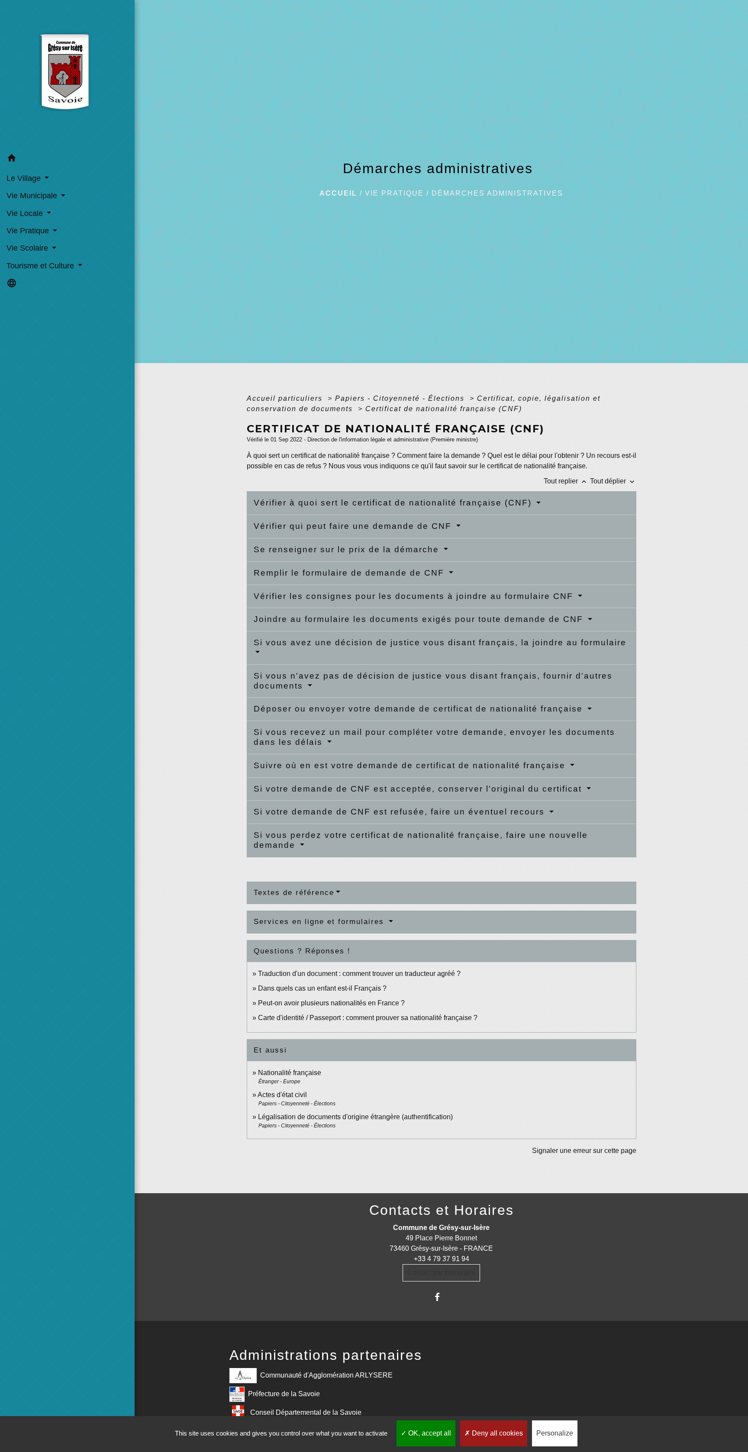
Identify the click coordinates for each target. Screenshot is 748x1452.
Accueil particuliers (286, 398)
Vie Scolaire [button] (28, 248)
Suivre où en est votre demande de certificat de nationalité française (411, 765)
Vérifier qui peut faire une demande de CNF (354, 526)
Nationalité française (289, 1072)
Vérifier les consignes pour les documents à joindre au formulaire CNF (415, 596)
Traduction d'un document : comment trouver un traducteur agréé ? (359, 973)
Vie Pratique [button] (28, 230)
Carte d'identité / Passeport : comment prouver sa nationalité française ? (367, 1017)
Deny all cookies (496, 1433)
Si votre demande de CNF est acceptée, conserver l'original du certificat (419, 788)
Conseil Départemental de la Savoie (305, 1412)
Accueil (338, 193)
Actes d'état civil (282, 1094)
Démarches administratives (497, 193)
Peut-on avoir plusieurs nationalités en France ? (331, 1003)
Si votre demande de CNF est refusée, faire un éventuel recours (401, 811)
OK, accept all (428, 1433)
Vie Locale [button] (25, 213)
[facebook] (441, 1297)
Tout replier (566, 481)
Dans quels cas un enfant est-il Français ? (322, 988)
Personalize (554, 1433)
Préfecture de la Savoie (284, 1393)
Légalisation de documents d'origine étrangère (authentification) (355, 1116)
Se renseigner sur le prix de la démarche (348, 549)
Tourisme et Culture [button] (41, 265)
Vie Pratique (394, 193)
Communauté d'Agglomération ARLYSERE (326, 1374)
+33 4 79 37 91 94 (441, 1258)
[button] (67, 159)
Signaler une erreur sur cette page (584, 1150)
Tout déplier (613, 481)
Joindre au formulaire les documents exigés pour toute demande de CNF (420, 619)
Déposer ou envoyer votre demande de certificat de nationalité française (420, 708)
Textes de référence (294, 893)
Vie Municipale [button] (32, 195)
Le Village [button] (24, 178)
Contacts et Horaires (441, 1210)
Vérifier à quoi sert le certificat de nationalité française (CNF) (394, 502)
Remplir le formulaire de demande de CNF (350, 572)
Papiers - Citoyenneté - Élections (401, 398)
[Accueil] (67, 75)
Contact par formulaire (441, 1272)
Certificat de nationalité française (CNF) (443, 408)
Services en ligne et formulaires (320, 922)
